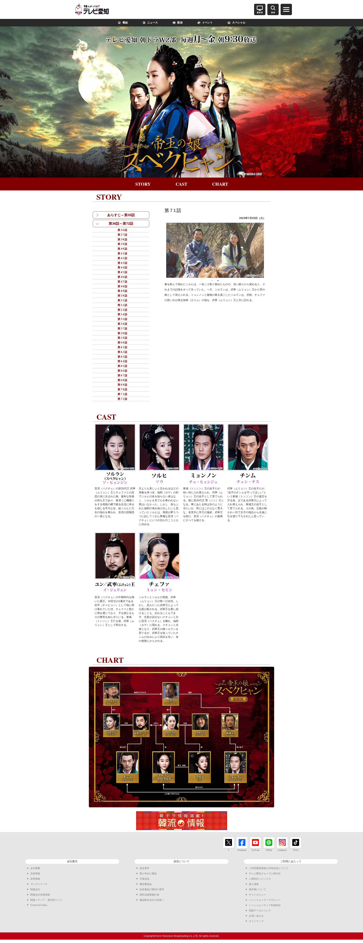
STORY (143, 184)
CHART (220, 184)
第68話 (123, 380)
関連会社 (35, 889)
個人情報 (254, 884)
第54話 (123, 314)
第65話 (123, 366)
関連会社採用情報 (40, 894)
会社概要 (35, 868)
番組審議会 (146, 884)
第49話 (123, 290)
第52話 (123, 305)
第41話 (123, 253)
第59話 (123, 337)
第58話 (123, 333)
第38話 (123, 239)
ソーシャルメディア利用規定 (265, 905)
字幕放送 (144, 878)
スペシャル (238, 22)
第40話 (123, 248)
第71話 (123, 394)
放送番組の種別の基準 (152, 889)
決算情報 (35, 873)
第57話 (123, 328)
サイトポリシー (257, 894)
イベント (207, 22)
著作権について (257, 889)
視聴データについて (260, 910)
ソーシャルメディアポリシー (265, 900)
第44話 (123, 267)
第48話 (123, 286)
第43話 (123, 263)
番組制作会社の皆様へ (152, 900)
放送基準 (144, 868)
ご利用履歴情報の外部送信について (268, 868)
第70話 (123, 389)
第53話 (123, 309)
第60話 (123, 342)
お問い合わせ (256, 915)
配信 (180, 22)
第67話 (123, 375)
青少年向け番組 (148, 873)
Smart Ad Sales (38, 905)
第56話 (123, 323)
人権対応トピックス (260, 878)
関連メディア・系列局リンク (46, 900)
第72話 (123, 398)
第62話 (123, 352)
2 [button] (218, 281)
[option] (215, 250)
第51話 (123, 300)
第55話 (123, 319)
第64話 (123, 361)
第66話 (123, 370)
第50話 (123, 295)
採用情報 (35, 878)
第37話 (123, 234)
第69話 (123, 384)
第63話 (123, 356)
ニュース (152, 22)
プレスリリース (38, 884)
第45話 (123, 272)
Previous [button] (163, 250)
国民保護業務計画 (149, 894)
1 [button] (212, 281)
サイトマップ (256, 921)
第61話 (123, 347)
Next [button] (267, 250)
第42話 (123, 258)
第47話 (123, 281)
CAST (181, 184)
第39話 (123, 244)
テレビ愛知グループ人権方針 (265, 873)
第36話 (123, 230)
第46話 (123, 277)
